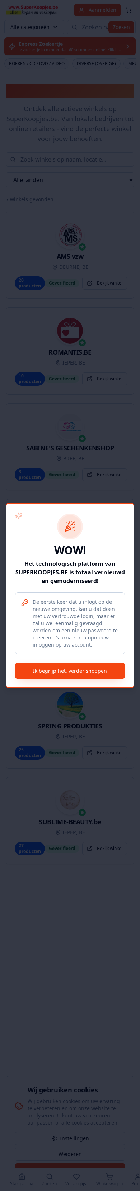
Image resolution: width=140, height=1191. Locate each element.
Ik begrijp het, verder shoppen (70, 670)
